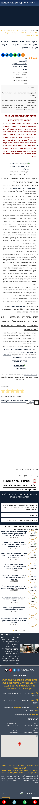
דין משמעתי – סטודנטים (30, 375)
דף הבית (25, 30)
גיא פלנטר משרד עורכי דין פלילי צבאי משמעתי (19, 402)
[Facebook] (3, 55)
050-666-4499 (8, 707)
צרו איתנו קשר (14, 733)
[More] (23, 55)
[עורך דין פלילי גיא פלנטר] (19, 3)
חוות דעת (15, 730)
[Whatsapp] (15, 55)
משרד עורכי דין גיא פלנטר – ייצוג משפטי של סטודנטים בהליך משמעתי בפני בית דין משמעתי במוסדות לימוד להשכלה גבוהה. (18, 107)
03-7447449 (29, 710)
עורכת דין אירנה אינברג (18, 306)
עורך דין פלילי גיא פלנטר (10, 635)
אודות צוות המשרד (12, 723)
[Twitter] (7, 55)
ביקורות (35, 730)
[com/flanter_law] (6, 670)
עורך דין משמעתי (19, 361)
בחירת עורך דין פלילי (31, 733)
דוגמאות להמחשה (12, 726)
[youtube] (10, 670)
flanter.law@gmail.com (22, 714)
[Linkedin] (11, 55)
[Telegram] (19, 55)
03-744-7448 (26, 707)
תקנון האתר (25, 780)
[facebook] (18, 670)
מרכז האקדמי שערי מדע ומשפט (24, 188)
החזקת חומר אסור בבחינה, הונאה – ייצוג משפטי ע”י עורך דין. (18, 94)
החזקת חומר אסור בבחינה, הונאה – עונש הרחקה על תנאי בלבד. (18, 101)
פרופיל (36, 723)
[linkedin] (14, 670)
